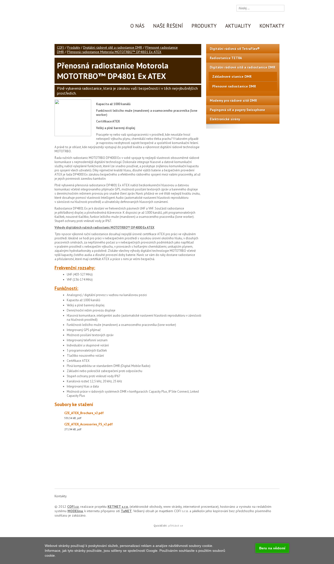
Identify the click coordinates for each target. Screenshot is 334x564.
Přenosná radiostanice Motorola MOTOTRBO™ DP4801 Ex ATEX (114, 52)
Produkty (73, 47)
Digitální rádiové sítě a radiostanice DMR (112, 47)
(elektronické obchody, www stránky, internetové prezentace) (163, 506)
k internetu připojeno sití (108, 511)
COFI (60, 47)
